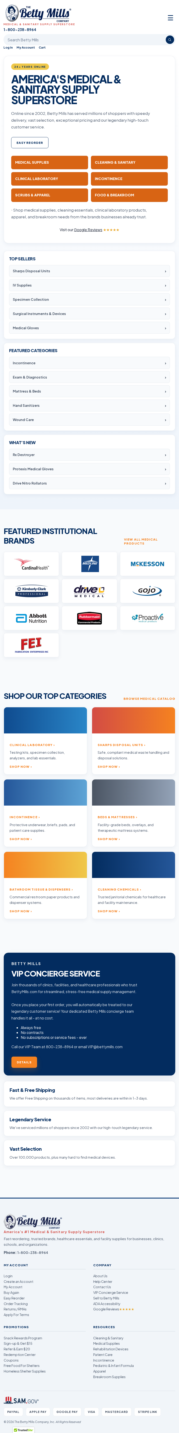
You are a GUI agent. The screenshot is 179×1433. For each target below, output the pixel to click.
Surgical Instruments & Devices (39, 313)
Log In (8, 47)
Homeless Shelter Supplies (25, 1371)
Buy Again (11, 1292)
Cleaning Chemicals (118, 889)
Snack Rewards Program (23, 1338)
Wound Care (23, 420)
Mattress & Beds (27, 391)
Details (24, 1062)
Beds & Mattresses (116, 817)
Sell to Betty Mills (106, 1298)
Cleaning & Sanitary (108, 1338)
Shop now (20, 766)
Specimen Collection (31, 299)
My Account (26, 47)
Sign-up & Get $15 (18, 1343)
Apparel (99, 1371)
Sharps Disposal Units (31, 271)
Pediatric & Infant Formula (113, 1365)
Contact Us (102, 1287)
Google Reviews (113, 1309)
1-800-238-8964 (32, 1252)
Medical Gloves (26, 328)
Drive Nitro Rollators (30, 483)
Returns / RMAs (15, 1309)
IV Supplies (22, 285)
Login (8, 1276)
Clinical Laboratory (31, 745)
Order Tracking (16, 1304)
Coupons (11, 1360)
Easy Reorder (30, 143)
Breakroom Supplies (109, 1377)
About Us (100, 1276)
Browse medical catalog (149, 699)
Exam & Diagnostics (30, 377)
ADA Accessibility (106, 1304)
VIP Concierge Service (110, 1292)
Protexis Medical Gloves (33, 469)
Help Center (102, 1281)
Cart (42, 47)
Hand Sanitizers (26, 405)
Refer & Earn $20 (17, 1349)
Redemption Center (20, 1354)
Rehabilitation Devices (110, 1349)
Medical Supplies (106, 1343)
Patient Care (103, 1354)
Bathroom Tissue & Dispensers (40, 889)
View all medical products (141, 541)
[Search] (170, 39)
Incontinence (24, 363)
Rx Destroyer (23, 455)
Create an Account (18, 1281)
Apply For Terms (16, 1315)
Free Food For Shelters (22, 1365)
